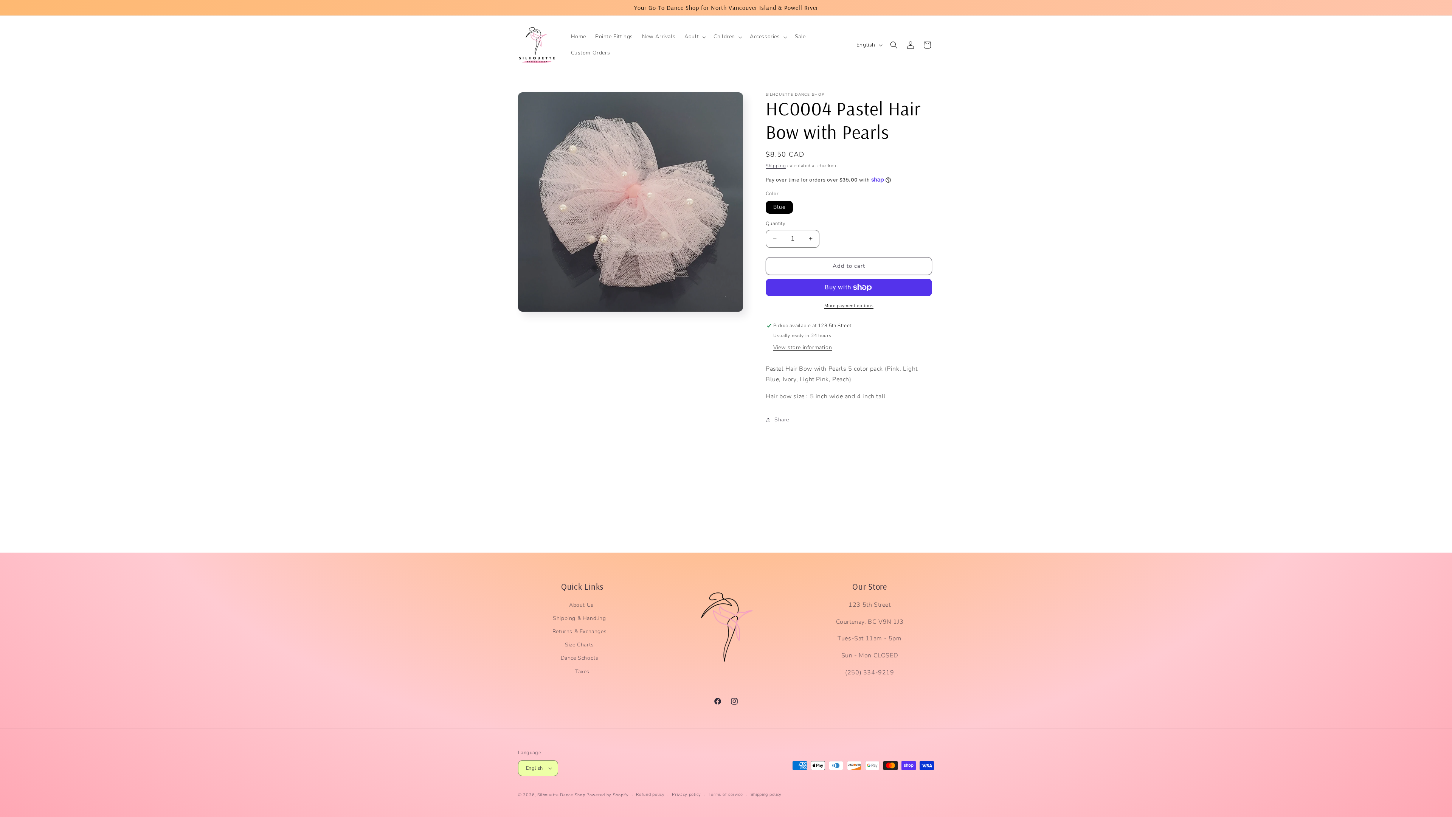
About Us (581, 605)
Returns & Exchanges (579, 631)
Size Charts (579, 644)
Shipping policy (766, 794)
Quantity (775, 223)
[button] (694, 37)
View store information (802, 347)
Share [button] (781, 419)
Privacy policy (686, 794)
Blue (779, 207)
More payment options (848, 306)
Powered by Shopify (607, 795)
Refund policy (650, 794)
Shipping (776, 166)
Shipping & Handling (579, 618)
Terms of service (726, 794)
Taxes (582, 671)
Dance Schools (580, 658)
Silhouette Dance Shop (561, 795)
